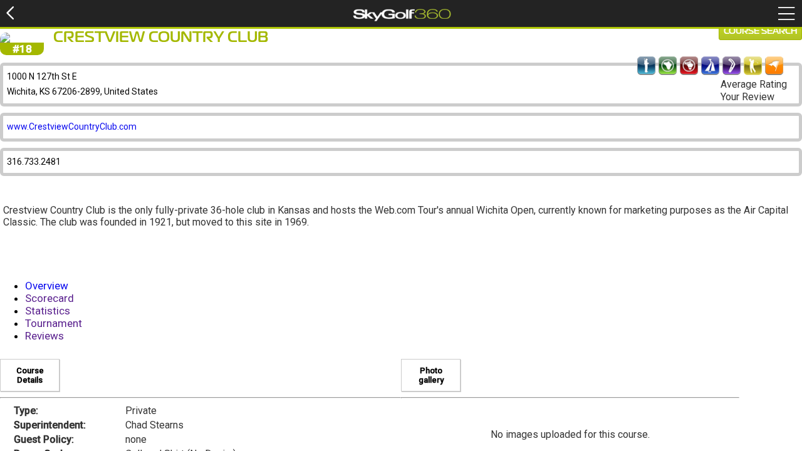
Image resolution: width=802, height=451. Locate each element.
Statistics (47, 310)
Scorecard (49, 298)
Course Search (760, 31)
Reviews (44, 335)
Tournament (53, 323)
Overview (46, 285)
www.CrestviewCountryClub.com (72, 127)
